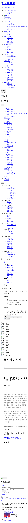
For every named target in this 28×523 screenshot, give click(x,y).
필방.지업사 (10, 52)
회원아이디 (6, 487)
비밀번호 (5, 489)
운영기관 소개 (11, 24)
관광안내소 (10, 70)
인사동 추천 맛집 (11, 56)
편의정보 (9, 74)
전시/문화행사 (8, 36)
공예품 (9, 49)
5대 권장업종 (7, 44)
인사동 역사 (10, 23)
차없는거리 (10, 69)
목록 (9, 318)
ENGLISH (6, 7)
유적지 (9, 33)
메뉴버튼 (3, 90)
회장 (8, 26)
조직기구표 (17, 26)
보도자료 (9, 80)
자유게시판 (10, 77)
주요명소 (9, 34)
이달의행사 (10, 38)
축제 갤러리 (10, 43)
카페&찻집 (10, 59)
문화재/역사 (7, 31)
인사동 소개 (7, 21)
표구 (8, 51)
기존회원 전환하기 (12, 10)
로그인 (9, 13)
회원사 (22, 26)
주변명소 (9, 62)
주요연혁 (11, 26)
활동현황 (12, 197)
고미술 (9, 46)
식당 (8, 57)
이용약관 (3, 498)
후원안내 (6, 82)
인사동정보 (7, 67)
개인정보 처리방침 (11, 498)
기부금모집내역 (11, 85)
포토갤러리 (10, 72)
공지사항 (9, 75)
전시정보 (9, 39)
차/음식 (6, 54)
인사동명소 (10, 64)
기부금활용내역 (11, 87)
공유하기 (19, 317)
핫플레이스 (7, 61)
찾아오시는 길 (11, 29)
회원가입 (9, 12)
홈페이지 (7, 316)
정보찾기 (4, 494)
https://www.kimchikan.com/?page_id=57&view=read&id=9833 (12, 438)
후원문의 (9, 84)
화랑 (8, 47)
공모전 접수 (10, 79)
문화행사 (9, 41)
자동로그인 (7, 492)
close (2, 105)
